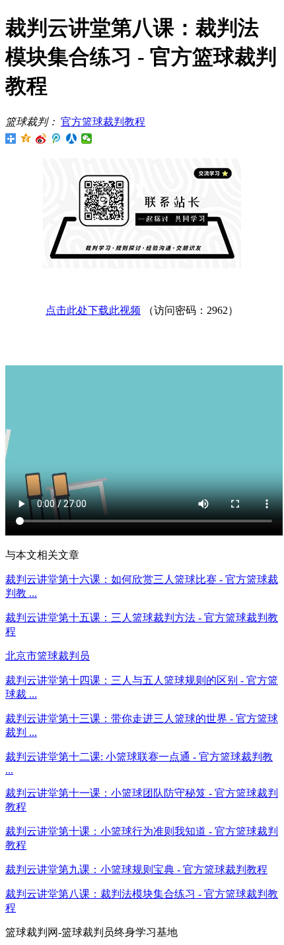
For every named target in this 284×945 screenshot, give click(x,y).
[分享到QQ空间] (26, 138)
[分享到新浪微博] (41, 138)
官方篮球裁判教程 (103, 121)
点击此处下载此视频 (93, 310)
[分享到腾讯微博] (56, 138)
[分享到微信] (86, 138)
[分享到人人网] (71, 138)
